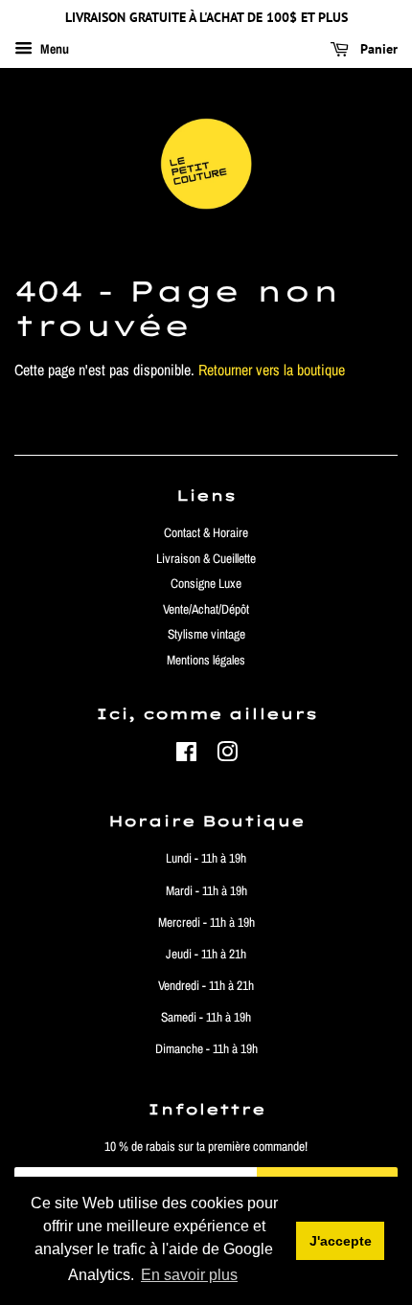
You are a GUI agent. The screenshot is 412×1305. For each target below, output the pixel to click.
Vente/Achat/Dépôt (206, 609)
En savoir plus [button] (189, 1275)
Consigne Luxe (206, 583)
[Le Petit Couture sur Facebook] (186, 755)
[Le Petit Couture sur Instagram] (227, 755)
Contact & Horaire (206, 532)
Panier (377, 48)
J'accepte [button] (340, 1241)
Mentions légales (206, 659)
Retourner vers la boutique (271, 369)
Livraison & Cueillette (206, 558)
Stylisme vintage (206, 633)
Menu (53, 48)
